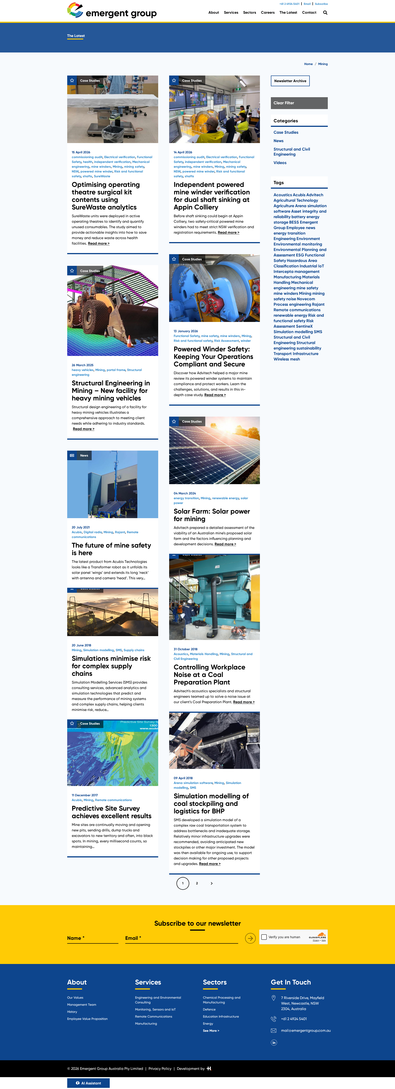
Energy (208, 1023)
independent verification (112, 162)
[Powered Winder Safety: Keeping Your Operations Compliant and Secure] (214, 329)
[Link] (112, 10)
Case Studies (286, 132)
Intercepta (284, 271)
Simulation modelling (98, 650)
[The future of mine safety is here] (112, 520)
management (307, 271)
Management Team (81, 1004)
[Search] (325, 13)
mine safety (209, 336)
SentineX (304, 326)
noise (291, 298)
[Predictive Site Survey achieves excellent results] (112, 787)
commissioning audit (87, 157)
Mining (117, 167)
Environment (308, 238)
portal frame (116, 370)
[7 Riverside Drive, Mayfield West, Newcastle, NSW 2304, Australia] (276, 998)
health (87, 162)
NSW (75, 171)
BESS (294, 222)
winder (246, 341)
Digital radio (93, 532)
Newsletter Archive (290, 81)
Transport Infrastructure (296, 353)
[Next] (211, 883)
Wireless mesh (287, 359)
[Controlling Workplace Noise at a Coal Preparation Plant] (214, 631)
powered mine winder (96, 171)
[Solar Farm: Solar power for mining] (214, 486)
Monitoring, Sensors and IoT (155, 1009)
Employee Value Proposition (87, 1019)
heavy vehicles (82, 370)
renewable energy (225, 498)
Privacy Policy (160, 1068)
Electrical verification (119, 157)
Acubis (77, 532)
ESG (300, 255)
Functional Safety (186, 336)
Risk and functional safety (193, 341)
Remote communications (113, 800)
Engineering (285, 238)
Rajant (120, 532)
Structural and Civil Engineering (292, 152)
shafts (87, 176)
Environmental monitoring (298, 244)
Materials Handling (204, 654)
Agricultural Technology (296, 200)
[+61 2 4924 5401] (276, 1019)
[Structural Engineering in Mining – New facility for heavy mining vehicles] (112, 352)
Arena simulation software (193, 783)
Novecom (306, 298)
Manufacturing (287, 276)
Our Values (75, 997)
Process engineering (292, 304)
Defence (209, 1009)
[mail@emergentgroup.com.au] (276, 1031)
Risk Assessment (226, 341)
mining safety (134, 167)
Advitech (314, 194)
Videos (280, 162)
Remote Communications (153, 1016)
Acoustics (181, 654)
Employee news (300, 227)
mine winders (101, 167)
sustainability (308, 348)
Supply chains (134, 650)
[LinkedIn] (274, 1042)
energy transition (186, 498)
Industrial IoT (312, 266)
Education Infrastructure (221, 1016)
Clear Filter (284, 102)
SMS (119, 650)
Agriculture (284, 205)
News (278, 140)
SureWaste (102, 176)
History (72, 1011)
